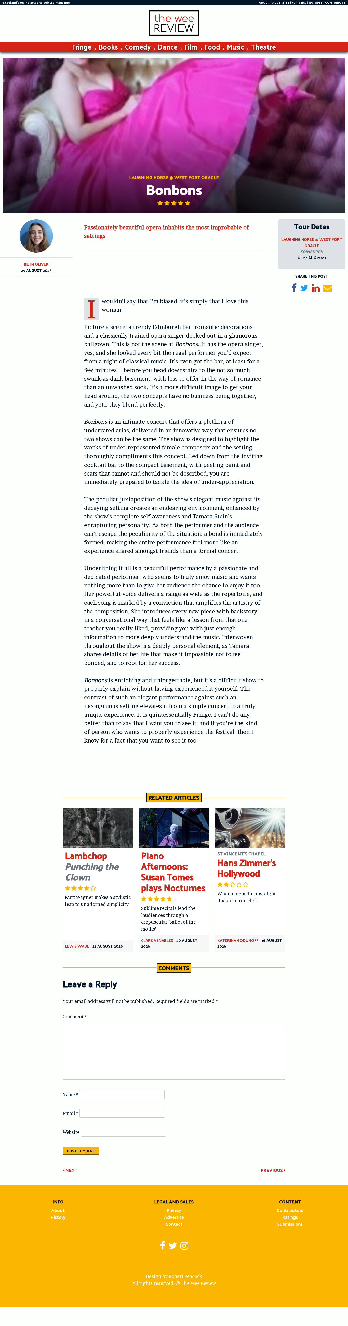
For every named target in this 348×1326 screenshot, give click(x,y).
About (58, 1210)
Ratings (290, 1217)
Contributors (290, 1210)
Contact (174, 1224)
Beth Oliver (36, 264)
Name (70, 1094)
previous (272, 1170)
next (70, 1170)
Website (71, 1132)
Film (190, 46)
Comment (75, 1016)
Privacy (174, 1210)
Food (212, 46)
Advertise (174, 1217)
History (57, 1217)
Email (70, 1113)
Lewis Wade (77, 946)
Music (235, 46)
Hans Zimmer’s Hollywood (246, 867)
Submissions (290, 1224)
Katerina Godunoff (237, 940)
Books (108, 46)
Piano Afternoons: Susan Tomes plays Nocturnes (173, 871)
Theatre (263, 46)
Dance (168, 46)
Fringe (81, 46)
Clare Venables (157, 940)
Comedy (138, 46)
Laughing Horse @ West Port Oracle (312, 242)
